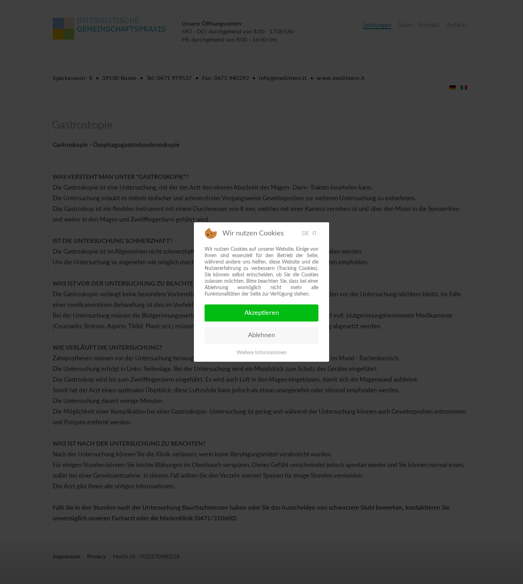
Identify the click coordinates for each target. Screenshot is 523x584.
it (314, 233)
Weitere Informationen (262, 352)
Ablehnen (261, 335)
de (305, 233)
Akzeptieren (261, 313)
